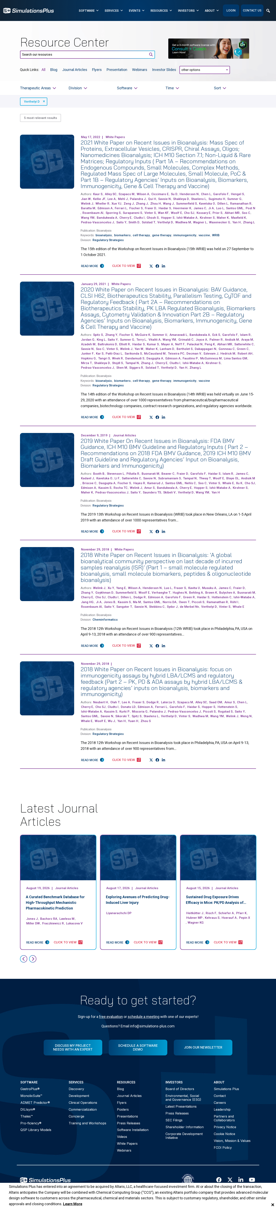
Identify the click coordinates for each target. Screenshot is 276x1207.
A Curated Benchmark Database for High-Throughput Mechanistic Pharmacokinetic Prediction (55, 902)
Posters (123, 1109)
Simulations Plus (226, 1089)
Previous (23, 958)
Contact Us (252, 10)
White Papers (127, 1143)
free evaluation (111, 1017)
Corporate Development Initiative (184, 1136)
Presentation (117, 69)
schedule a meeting (143, 1017)
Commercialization (83, 1109)
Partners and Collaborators (224, 1118)
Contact (220, 1096)
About (210, 10)
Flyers (97, 69)
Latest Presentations (181, 1106)
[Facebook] (157, 266)
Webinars (139, 69)
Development (79, 1096)
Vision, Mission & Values (232, 1141)
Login (231, 10)
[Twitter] (151, 266)
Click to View (123, 266)
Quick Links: (29, 69)
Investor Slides (164, 69)
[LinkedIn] (163, 266)
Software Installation (133, 1130)
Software (87, 10)
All (43, 69)
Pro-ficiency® (30, 1123)
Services (112, 10)
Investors (186, 10)
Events (134, 10)
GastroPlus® (30, 1089)
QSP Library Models (35, 1130)
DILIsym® (27, 1109)
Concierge (76, 1116)
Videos (122, 1137)
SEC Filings (173, 1120)
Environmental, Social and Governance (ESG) (183, 1098)
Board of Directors (179, 1089)
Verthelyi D (32, 101)
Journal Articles (74, 69)
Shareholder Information (184, 1127)
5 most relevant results (40, 118)
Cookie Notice (224, 1134)
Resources (159, 10)
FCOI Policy (223, 1148)
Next (32, 958)
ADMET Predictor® (35, 1103)
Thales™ (26, 1116)
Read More (89, 266)
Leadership (222, 1109)
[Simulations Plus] (28, 10)
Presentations (127, 1116)
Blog (53, 69)
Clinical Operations (83, 1103)
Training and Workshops (87, 1123)
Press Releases (128, 1123)
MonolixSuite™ (31, 1096)
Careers (220, 1103)
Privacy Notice (225, 1127)
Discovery (76, 1089)
